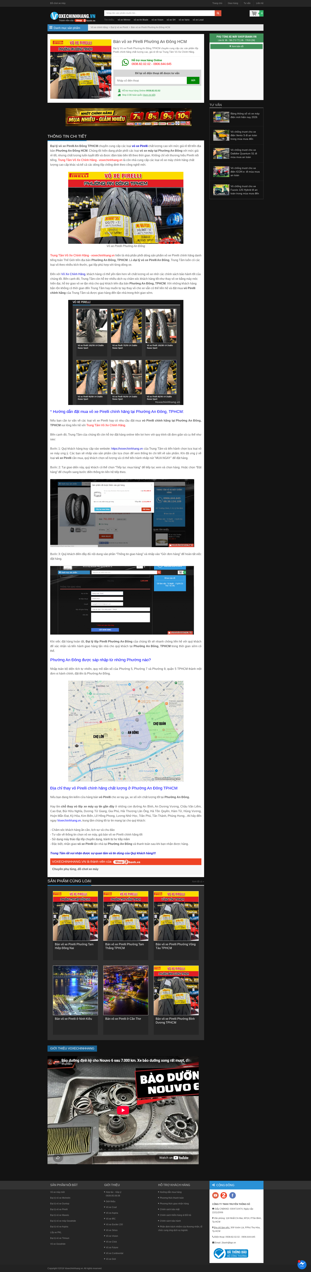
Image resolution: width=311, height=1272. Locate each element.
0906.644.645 (162, 64)
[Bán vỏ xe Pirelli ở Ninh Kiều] (75, 990)
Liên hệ (259, 3)
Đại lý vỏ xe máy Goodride (63, 1221)
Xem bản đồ (238, 46)
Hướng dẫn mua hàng (171, 1192)
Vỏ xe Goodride (58, 1244)
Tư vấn (247, 3)
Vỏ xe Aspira (112, 1213)
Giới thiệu (110, 1201)
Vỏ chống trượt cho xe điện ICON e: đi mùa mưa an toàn (245, 172)
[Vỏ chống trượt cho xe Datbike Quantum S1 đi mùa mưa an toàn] (221, 153)
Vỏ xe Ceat (111, 1207)
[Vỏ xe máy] (72, 16)
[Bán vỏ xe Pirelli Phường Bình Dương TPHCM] (176, 990)
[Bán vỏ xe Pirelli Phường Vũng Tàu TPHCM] (176, 916)
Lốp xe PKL (56, 1232)
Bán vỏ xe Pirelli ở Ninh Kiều (73, 1018)
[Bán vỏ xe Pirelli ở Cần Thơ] (125, 990)
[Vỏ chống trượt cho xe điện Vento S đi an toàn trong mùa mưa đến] (221, 135)
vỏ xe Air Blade (141, 20)
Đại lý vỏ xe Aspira (59, 1226)
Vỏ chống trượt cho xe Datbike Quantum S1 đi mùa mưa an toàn (244, 153)
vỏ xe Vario (184, 20)
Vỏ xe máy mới (57, 1192)
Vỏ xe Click (111, 1242)
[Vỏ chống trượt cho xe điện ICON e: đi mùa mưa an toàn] (221, 171)
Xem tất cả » (198, 881)
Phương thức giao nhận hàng (174, 1203)
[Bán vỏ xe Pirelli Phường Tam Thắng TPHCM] (125, 916)
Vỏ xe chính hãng (99, 27)
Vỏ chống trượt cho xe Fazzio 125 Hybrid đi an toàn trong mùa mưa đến (245, 190)
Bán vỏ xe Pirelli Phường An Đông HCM (150, 27)
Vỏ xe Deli (111, 1259)
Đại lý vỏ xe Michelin (60, 1198)
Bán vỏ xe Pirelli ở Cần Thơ (123, 1018)
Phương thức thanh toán (172, 1198)
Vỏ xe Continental (114, 1253)
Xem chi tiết (149, 95)
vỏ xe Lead (198, 20)
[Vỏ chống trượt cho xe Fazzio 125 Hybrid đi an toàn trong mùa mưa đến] (221, 189)
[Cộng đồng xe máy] (223, 1195)
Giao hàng (233, 3)
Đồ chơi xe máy (58, 3)
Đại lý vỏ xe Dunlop (59, 1203)
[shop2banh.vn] (126, 861)
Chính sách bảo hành (170, 1221)
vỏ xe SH (171, 20)
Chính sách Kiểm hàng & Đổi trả (175, 1215)
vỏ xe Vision (157, 20)
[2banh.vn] (215, 1195)
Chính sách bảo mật (169, 1209)
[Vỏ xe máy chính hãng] (232, 1195)
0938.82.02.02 (141, 64)
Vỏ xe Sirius (112, 1230)
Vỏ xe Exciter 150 (114, 1224)
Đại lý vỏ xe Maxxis (59, 1215)
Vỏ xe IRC (111, 1218)
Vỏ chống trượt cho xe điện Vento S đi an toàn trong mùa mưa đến (244, 135)
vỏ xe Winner (124, 20)
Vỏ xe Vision (112, 1236)
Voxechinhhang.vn (74, 1268)
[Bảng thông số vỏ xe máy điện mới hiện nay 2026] (221, 117)
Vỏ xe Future (112, 1247)
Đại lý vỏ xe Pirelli (119, 27)
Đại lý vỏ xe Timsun (59, 1238)
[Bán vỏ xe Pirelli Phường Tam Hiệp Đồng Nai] (75, 916)
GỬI (193, 80)
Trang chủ (217, 3)
